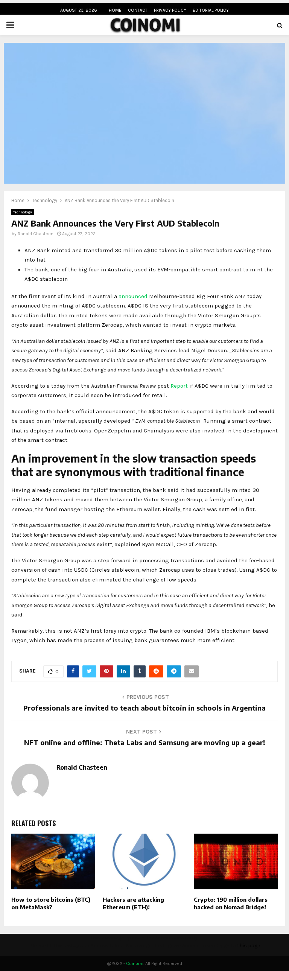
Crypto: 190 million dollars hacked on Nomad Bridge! (231, 903)
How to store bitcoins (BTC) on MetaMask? (50, 903)
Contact (138, 10)
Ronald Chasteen (35, 233)
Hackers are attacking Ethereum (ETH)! (133, 903)
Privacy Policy (170, 10)
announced (133, 296)
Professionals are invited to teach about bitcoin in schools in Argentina (144, 707)
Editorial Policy (211, 10)
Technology (22, 212)
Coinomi (134, 963)
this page (248, 945)
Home (115, 10)
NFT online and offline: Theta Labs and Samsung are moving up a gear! (144, 742)
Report (179, 385)
